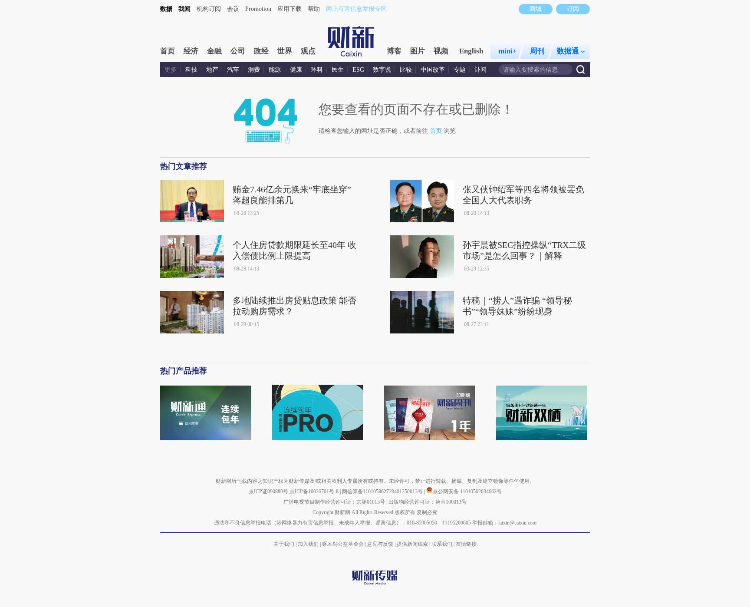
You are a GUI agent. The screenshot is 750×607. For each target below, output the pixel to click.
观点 (308, 51)
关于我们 (283, 544)
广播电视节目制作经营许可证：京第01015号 (334, 502)
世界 (284, 51)
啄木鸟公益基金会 (343, 544)
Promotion (258, 9)
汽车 (233, 69)
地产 (212, 69)
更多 (170, 69)
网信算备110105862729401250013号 (383, 491)
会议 (233, 9)
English (471, 51)
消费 (254, 69)
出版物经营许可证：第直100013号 (427, 502)
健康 (296, 69)
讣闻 (480, 69)
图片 (417, 51)
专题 (460, 69)
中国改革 (433, 69)
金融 (214, 51)
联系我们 (441, 544)
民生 (338, 69)
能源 (276, 69)
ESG (358, 69)
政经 (261, 51)
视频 (441, 51)
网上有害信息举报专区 (356, 9)
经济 (191, 51)
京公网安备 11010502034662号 (467, 491)
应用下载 (289, 9)
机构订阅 (209, 9)
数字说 (382, 69)
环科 (317, 69)
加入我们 (308, 544)
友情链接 (466, 544)
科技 (191, 69)
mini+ (507, 51)
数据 (166, 9)
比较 (406, 69)
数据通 (568, 51)
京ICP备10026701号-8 (314, 491)
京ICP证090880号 (268, 491)
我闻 (184, 9)
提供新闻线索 (412, 544)
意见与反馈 (380, 544)
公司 (237, 51)
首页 (167, 51)
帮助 (314, 9)
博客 (394, 51)
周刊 (537, 51)
